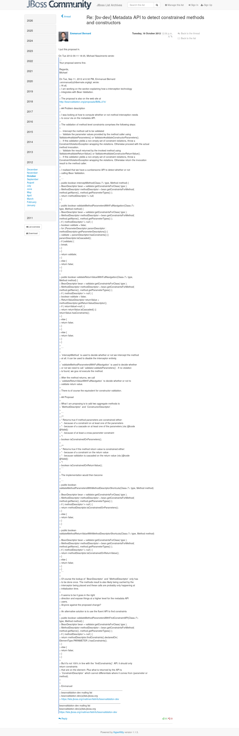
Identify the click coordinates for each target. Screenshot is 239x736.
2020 (30, 81)
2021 (30, 71)
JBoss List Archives (109, 5)
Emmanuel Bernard (80, 33)
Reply (64, 718)
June (29, 189)
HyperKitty (118, 732)
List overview (34, 226)
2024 (30, 41)
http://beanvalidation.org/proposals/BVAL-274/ (82, 101)
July (29, 185)
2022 (30, 61)
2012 (30, 162)
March (30, 198)
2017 (30, 111)
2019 (30, 91)
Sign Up (207, 4)
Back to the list (188, 38)
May (29, 192)
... (60, 59)
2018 (30, 101)
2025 (30, 30)
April (29, 195)
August (30, 182)
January (31, 205)
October (31, 176)
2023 (30, 51)
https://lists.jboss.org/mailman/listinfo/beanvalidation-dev (90, 699)
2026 (30, 20)
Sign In (194, 4)
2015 (30, 132)
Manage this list (175, 4)
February (31, 202)
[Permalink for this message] (172, 36)
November (32, 172)
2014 (30, 142)
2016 (30, 121)
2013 (30, 152)
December (32, 169)
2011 (30, 218)
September (32, 179)
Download (33, 233)
